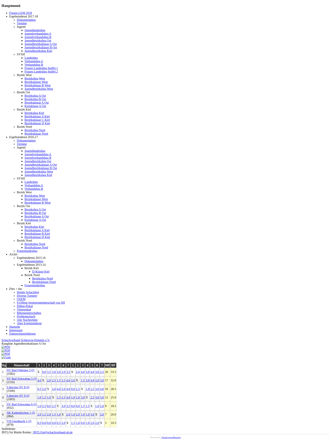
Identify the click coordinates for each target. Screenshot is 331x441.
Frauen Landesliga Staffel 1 (41, 68)
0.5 (39, 389)
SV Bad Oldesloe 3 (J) (20, 370)
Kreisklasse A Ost (35, 106)
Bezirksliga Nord (35, 130)
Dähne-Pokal (25, 306)
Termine (22, 23)
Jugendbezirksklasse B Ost (41, 47)
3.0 (54, 372)
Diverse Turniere (27, 295)
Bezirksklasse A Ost (37, 102)
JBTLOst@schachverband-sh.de (53, 432)
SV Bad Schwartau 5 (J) (21, 378)
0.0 (44, 372)
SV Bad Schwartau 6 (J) (21, 404)
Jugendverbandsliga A (38, 33)
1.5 (59, 380)
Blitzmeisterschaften (29, 313)
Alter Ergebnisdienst (29, 323)
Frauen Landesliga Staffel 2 (41, 71)
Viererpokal (24, 309)
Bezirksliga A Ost (35, 95)
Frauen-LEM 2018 (20, 13)
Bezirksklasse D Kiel (37, 123)
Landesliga (31, 57)
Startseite (14, 326)
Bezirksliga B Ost (35, 99)
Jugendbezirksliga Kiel (38, 50)
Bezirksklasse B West (38, 85)
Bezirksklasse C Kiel (37, 119)
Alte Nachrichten (27, 319)
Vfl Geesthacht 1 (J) (19, 421)
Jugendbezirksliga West (39, 88)
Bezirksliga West (35, 78)
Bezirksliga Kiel (34, 113)
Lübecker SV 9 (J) (18, 395)
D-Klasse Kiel (40, 271)
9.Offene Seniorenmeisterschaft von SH (41, 302)
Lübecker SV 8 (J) (18, 387)
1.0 (87, 389)
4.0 (83, 372)
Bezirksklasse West (36, 82)
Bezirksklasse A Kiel (37, 116)
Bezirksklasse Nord (36, 133)
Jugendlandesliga (35, 30)
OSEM (21, 299)
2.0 (63, 372)
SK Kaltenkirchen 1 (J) (21, 412)
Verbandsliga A (34, 61)
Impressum (15, 330)
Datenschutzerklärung (22, 333)
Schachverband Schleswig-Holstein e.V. (26, 340)
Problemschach (26, 316)
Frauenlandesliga (27, 250)
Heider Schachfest (28, 292)
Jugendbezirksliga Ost (38, 40)
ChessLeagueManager (171, 437)
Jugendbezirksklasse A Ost (41, 44)
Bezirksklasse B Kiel (37, 233)
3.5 (49, 372)
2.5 (102, 372)
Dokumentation (26, 19)
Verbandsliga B (34, 64)
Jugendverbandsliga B (38, 37)
